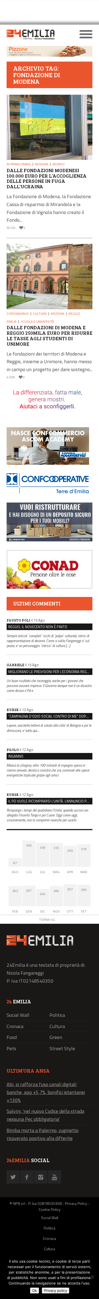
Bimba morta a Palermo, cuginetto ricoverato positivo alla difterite (42, 1134)
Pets (11, 1048)
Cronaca (15, 1026)
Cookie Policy (50, 1209)
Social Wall (18, 1015)
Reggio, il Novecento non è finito (37, 627)
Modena (41, 164)
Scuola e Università (37, 321)
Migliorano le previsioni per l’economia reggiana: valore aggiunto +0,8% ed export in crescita (50, 671)
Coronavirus (18, 313)
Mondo (59, 164)
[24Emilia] (39, 34)
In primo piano (19, 164)
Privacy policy (55, 1290)
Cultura (40, 313)
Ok (34, 1290)
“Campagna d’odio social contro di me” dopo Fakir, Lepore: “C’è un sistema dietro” (50, 716)
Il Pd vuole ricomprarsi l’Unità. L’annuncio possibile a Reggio (50, 801)
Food (12, 1037)
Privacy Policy (76, 1203)
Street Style (62, 1048)
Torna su (47, 919)
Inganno (15, 756)
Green (56, 1037)
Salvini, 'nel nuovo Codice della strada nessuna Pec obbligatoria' (45, 1115)
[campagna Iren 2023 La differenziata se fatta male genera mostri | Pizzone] (49, 55)
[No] (92, 1277)
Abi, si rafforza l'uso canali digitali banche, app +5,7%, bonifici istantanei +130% (46, 1092)
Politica (57, 1015)
